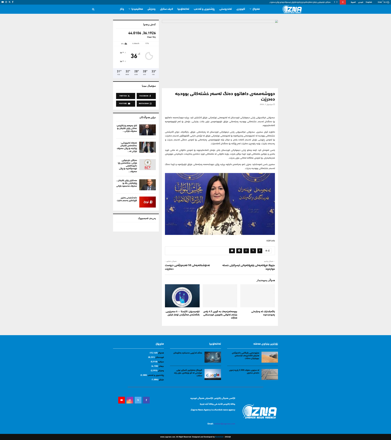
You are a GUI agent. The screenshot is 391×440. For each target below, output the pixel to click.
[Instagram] (129, 400)
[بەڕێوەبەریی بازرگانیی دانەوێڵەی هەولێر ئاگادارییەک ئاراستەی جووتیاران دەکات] (269, 357)
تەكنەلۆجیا (183, 9)
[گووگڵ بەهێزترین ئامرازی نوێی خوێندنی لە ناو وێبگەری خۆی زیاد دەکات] (213, 374)
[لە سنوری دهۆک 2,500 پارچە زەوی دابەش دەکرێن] (269, 374)
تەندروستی (225, 9)
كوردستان (159, 357)
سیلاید (161, 362)
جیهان (161, 366)
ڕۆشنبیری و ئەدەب (204, 9)
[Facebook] (146, 400)
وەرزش (151, 9)
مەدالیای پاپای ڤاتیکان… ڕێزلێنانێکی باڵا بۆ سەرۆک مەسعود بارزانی (126, 183)
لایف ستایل (166, 9)
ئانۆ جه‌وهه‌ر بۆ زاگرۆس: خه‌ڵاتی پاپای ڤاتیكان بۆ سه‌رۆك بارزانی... (126, 128)
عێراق (161, 380)
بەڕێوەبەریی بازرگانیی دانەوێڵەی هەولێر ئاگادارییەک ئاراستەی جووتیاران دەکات (245, 356)
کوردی (360, 2)
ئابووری (240, 9)
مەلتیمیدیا (137, 9)
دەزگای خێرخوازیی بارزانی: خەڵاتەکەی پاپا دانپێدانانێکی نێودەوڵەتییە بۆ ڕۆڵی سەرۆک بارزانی (299, 2)
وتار (122, 9)
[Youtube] (121, 400)
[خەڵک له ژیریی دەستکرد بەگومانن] (213, 357)
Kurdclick (219, 437)
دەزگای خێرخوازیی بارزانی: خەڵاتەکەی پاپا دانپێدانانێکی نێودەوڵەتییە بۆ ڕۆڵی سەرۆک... (127, 166)
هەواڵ (256, 9)
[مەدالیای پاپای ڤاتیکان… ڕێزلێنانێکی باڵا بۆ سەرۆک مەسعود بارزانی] (147, 184)
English (369, 2)
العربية (353, 2)
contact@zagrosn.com (224, 424)
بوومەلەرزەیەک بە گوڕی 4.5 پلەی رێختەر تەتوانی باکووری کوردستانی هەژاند (220, 314)
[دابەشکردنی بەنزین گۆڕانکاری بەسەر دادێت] (147, 202)
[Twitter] (138, 400)
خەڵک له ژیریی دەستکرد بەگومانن (187, 353)
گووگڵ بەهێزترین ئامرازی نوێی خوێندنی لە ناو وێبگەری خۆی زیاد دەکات (188, 373)
